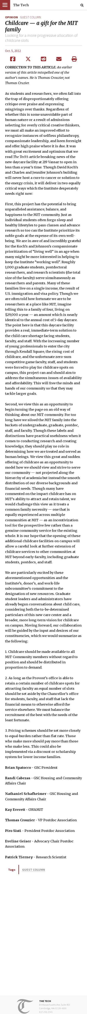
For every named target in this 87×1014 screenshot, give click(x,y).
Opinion (11, 17)
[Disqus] (43, 934)
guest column (30, 17)
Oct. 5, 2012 (13, 51)
